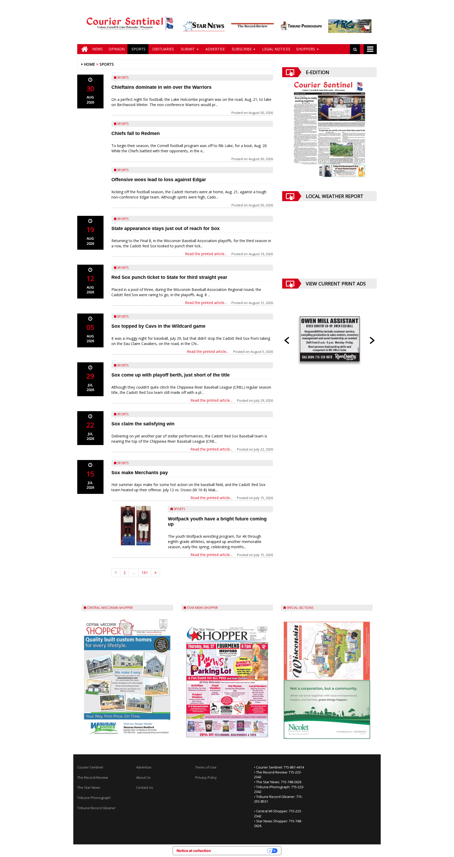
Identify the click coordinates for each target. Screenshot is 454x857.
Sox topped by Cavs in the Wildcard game (158, 326)
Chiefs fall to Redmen (135, 133)
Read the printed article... (206, 253)
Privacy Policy (206, 777)
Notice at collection (194, 850)
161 (145, 572)
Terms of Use (205, 767)
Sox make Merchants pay (139, 472)
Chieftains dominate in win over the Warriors (161, 87)
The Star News (88, 787)
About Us (143, 777)
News (97, 48)
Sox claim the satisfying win (142, 423)
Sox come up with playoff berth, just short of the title (170, 375)
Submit (188, 48)
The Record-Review (92, 777)
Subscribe (242, 48)
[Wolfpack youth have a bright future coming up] (135, 525)
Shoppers (306, 48)
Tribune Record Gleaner (96, 808)
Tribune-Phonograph (94, 797)
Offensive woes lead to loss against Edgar (158, 179)
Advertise (214, 48)
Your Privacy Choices (241, 850)
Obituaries (162, 48)
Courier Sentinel (90, 767)
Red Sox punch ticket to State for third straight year (169, 277)
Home (89, 64)
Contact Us (144, 787)
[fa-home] (83, 49)
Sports (138, 48)
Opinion (117, 48)
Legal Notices (275, 48)
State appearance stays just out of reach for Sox (165, 228)
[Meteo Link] (329, 244)
